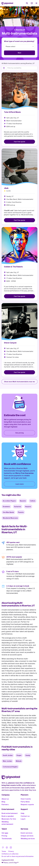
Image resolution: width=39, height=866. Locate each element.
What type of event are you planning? (19, 41)
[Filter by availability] (21, 68)
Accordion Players (9, 501)
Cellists (32, 501)
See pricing (19, 433)
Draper (19, 755)
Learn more (20, 484)
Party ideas (25, 802)
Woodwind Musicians (10, 518)
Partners (5, 804)
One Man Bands (8, 512)
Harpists (28, 506)
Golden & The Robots (13, 267)
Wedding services (28, 839)
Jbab (6, 188)
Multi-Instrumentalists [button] (19, 33)
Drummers (6, 506)
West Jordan (7, 761)
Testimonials (7, 839)
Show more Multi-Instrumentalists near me (19, 381)
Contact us (25, 816)
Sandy (28, 755)
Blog (3, 802)
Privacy (11, 851)
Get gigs (5, 833)
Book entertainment (10, 813)
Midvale (19, 761)
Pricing (4, 836)
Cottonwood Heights (10, 767)
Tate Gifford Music (12, 112)
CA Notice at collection (10, 854)
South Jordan (8, 755)
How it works (26, 799)
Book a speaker (8, 816)
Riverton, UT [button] (20, 30)
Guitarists (17, 506)
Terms (4, 851)
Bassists (23, 501)
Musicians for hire (9, 819)
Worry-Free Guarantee (24, 473)
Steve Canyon (10, 343)
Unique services (27, 836)
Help (22, 813)
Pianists (21, 512)
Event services (26, 833)
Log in (23, 819)
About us (5, 799)
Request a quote (27, 804)
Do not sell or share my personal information (18, 856)
